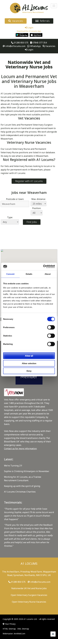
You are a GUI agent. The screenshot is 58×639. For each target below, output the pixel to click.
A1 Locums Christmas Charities (20, 491)
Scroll (53, 634)
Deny (29, 371)
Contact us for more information (20, 448)
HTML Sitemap (9, 628)
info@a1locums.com (15, 46)
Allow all (29, 356)
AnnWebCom (19, 633)
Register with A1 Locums (29, 181)
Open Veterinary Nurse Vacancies (29, 601)
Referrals (44, 20)
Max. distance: (38, 199)
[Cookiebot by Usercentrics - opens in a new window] (43, 266)
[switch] (51, 327)
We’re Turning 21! (13, 465)
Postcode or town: (15, 199)
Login (30, 27)
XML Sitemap (23, 628)
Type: (10, 217)
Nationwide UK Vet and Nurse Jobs (29, 588)
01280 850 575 (20, 42)
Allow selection (29, 363)
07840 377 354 (39, 42)
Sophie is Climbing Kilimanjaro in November (26, 471)
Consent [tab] (10, 274)
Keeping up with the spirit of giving (22, 486)
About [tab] (48, 274)
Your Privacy (10, 624)
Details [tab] (29, 274)
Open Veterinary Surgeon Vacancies (29, 595)
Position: (36, 208)
